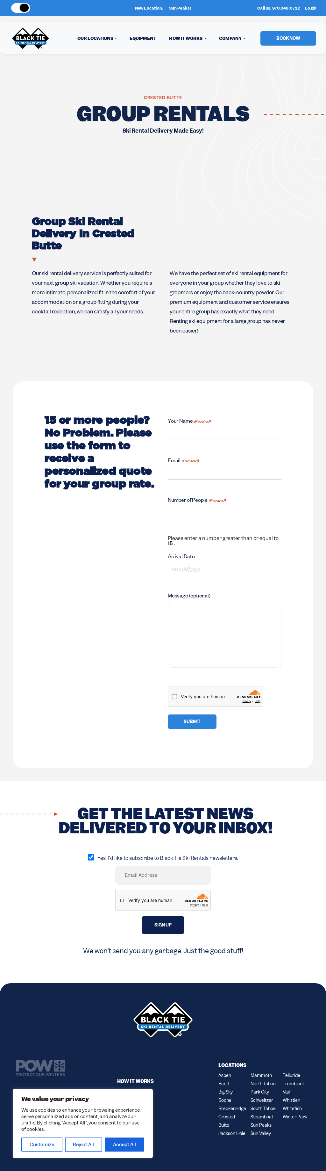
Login (310, 8)
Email (183, 462)
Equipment (143, 38)
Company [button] (230, 38)
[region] (83, 1123)
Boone (224, 1100)
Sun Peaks (179, 8)
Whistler (291, 1100)
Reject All (83, 1144)
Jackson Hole (231, 1133)
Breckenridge (232, 1108)
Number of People (197, 501)
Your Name (189, 422)
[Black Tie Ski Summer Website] (44, 8)
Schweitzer (262, 1100)
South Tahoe (263, 1108)
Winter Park (295, 1117)
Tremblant (293, 1084)
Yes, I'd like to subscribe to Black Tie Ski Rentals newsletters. (167, 858)
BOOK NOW (288, 38)
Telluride (291, 1075)
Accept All (124, 1144)
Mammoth (261, 1075)
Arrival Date (181, 557)
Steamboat (262, 1117)
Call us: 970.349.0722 (278, 8)
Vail (286, 1092)
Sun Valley (261, 1133)
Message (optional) (189, 597)
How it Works (135, 1081)
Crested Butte (226, 1121)
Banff (224, 1084)
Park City (260, 1092)
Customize (42, 1144)
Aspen (224, 1075)
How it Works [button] (186, 38)
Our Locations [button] (95, 38)
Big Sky (225, 1092)
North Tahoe (263, 1084)
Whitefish (292, 1108)
